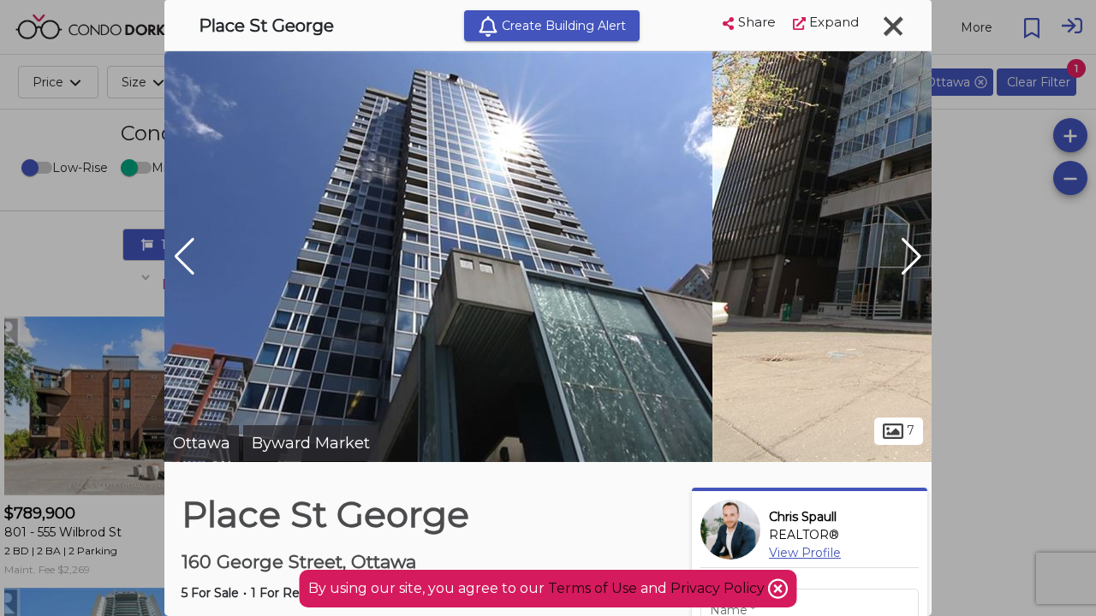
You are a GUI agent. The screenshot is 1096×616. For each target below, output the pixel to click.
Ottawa (201, 443)
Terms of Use (592, 588)
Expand (832, 22)
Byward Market (311, 443)
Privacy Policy (719, 588)
